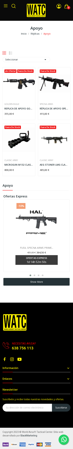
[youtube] (19, 359)
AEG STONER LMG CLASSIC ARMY (54, 164)
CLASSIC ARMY (11, 160)
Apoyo (8, 186)
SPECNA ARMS (46, 104)
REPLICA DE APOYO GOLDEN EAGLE (18, 108)
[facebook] (5, 359)
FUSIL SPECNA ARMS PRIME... (36, 247)
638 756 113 (22, 348)
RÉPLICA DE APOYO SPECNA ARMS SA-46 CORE (54, 108)
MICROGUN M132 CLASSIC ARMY (18, 164)
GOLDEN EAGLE (11, 104)
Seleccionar (26, 60)
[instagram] (12, 359)
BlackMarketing (29, 435)
